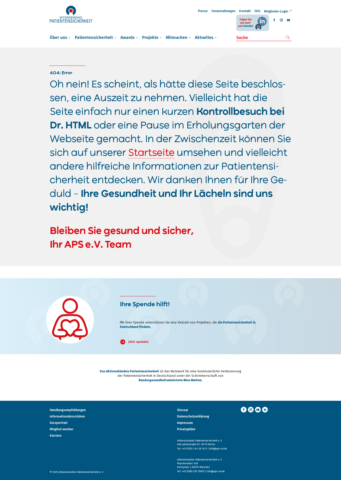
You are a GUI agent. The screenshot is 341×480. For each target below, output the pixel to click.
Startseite (151, 153)
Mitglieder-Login (276, 11)
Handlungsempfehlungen (68, 410)
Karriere (55, 436)
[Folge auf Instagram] (281, 20)
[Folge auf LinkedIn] (265, 409)
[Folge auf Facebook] (274, 20)
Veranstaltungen (223, 11)
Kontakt (245, 11)
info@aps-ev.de (218, 448)
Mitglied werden (61, 429)
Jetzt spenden (138, 342)
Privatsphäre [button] (186, 429)
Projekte (150, 37)
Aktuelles (204, 37)
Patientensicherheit (94, 37)
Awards (127, 37)
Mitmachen (176, 37)
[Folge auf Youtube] (288, 20)
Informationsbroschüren (67, 416)
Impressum (185, 423)
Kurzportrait (58, 423)
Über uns (58, 37)
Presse (203, 11)
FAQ (257, 11)
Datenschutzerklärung (193, 416)
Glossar (182, 410)
